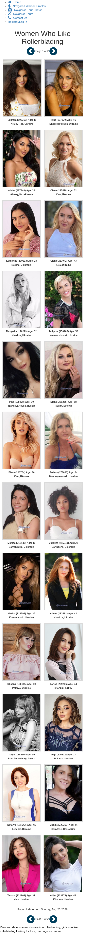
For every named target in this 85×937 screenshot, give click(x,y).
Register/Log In (17, 21)
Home (16, 2)
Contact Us (19, 17)
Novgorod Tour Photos (27, 9)
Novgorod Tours (22, 13)
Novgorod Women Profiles (28, 6)
